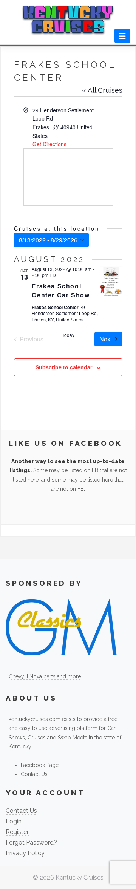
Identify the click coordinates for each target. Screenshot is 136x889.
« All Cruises (102, 90)
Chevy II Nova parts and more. (45, 676)
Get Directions (49, 144)
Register (17, 831)
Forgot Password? (31, 842)
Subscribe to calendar (64, 367)
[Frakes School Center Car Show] (111, 281)
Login (14, 821)
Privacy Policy (25, 853)
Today (68, 335)
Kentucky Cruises (80, 877)
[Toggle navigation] (122, 36)
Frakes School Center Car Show (61, 290)
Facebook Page (40, 765)
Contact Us (34, 774)
